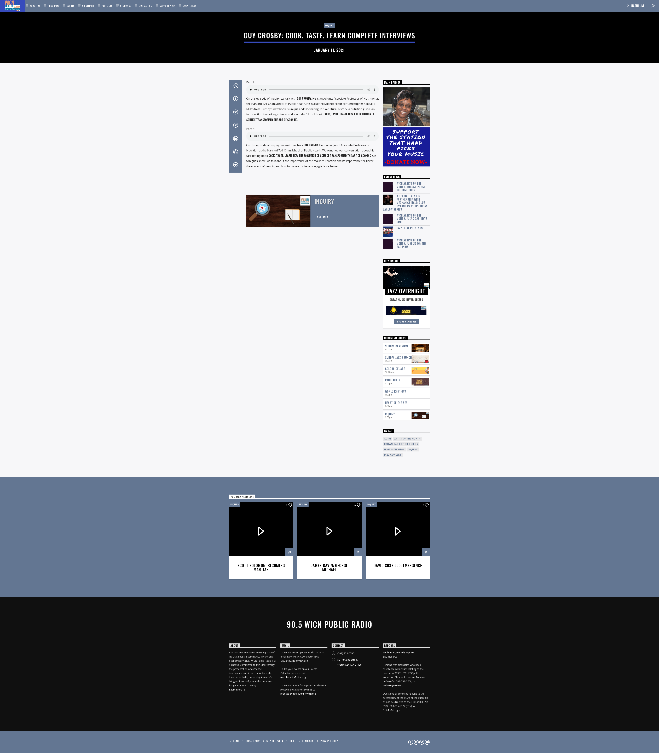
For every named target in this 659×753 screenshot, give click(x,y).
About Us (35, 5)
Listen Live (637, 6)
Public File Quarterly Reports (398, 652)
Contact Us (145, 5)
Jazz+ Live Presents (410, 228)
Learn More (236, 689)
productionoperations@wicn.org (298, 693)
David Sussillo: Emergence (398, 565)
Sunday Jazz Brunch (398, 357)
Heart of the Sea (396, 403)
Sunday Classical (397, 346)
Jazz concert (392, 454)
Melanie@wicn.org (393, 685)
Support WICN (167, 5)
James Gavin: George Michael (329, 567)
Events (70, 5)
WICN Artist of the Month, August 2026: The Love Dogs (411, 187)
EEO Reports (390, 656)
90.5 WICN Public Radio (329, 624)
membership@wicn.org (293, 677)
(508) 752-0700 (345, 653)
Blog (292, 741)
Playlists (107, 5)
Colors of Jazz (395, 369)
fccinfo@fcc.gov (392, 710)
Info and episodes (406, 321)
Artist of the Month (407, 438)
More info (322, 216)
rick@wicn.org (300, 660)
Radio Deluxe (393, 380)
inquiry (413, 449)
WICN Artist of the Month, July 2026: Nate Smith (412, 219)
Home (236, 741)
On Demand (88, 5)
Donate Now (189, 5)
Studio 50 (125, 5)
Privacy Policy (329, 741)
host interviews (394, 449)
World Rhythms (395, 391)
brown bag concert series (401, 444)
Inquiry (329, 25)
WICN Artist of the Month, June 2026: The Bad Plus (411, 244)
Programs (53, 5)
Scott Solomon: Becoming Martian (261, 567)
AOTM (387, 438)
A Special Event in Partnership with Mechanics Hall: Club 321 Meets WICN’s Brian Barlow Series (405, 203)
